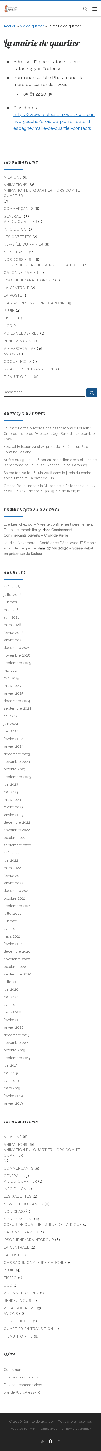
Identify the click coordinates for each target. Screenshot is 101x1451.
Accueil (10, 26)
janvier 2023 (13, 815)
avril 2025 (11, 678)
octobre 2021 (14, 898)
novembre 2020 (17, 959)
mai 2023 (11, 792)
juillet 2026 (13, 595)
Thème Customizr (77, 1428)
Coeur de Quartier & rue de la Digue (43, 265)
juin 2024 (11, 724)
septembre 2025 (17, 663)
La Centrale (16, 288)
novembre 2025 (17, 655)
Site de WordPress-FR (22, 1392)
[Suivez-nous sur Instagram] (58, 1442)
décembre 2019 (17, 1035)
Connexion (12, 1370)
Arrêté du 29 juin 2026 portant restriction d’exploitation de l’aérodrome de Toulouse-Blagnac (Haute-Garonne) (50, 462)
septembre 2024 (17, 708)
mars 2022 (12, 868)
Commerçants (18, 209)
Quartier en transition (28, 369)
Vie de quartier (32, 26)
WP (32, 1428)
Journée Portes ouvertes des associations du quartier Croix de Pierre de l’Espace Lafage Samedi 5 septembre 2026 (49, 433)
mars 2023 (12, 800)
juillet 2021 (12, 913)
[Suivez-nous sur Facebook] (50, 1442)
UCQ (8, 326)
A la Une (13, 177)
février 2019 (13, 1096)
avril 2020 (12, 1005)
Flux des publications (21, 1377)
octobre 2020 (15, 967)
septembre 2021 (17, 906)
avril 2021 (11, 929)
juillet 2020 (13, 982)
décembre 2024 (17, 701)
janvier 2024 (13, 746)
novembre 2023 (17, 762)
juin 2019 (11, 1065)
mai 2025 (11, 670)
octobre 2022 (15, 838)
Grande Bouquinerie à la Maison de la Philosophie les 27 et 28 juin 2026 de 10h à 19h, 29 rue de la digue (50, 488)
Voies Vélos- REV (21, 333)
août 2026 (12, 587)
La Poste (13, 295)
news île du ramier (23, 244)
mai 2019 (11, 1073)
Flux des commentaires (23, 1385)
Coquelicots (18, 362)
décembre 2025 (17, 648)
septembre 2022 (17, 845)
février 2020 (14, 1020)
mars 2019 (12, 1088)
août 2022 (12, 853)
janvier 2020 (14, 1027)
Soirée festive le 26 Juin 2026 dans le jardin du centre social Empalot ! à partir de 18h (47, 475)
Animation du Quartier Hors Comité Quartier (42, 193)
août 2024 (12, 716)
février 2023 (13, 807)
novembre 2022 (17, 830)
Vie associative (20, 349)
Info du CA (15, 229)
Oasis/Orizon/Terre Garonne (35, 303)
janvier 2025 (13, 693)
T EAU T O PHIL (18, 377)
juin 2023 (11, 784)
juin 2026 (11, 602)
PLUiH (9, 311)
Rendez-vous (17, 341)
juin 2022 (11, 860)
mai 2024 (11, 731)
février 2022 (13, 876)
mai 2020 (11, 997)
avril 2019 (11, 1081)
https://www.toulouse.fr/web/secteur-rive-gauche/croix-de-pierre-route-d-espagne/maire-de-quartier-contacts (54, 121)
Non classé (16, 252)
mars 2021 (12, 936)
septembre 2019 (17, 1058)
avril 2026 (12, 617)
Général (12, 216)
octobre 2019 (14, 1050)
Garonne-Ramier (21, 273)
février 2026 (14, 632)
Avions (11, 354)
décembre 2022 (17, 822)
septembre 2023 (17, 777)
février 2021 (13, 944)
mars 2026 (12, 625)
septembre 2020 (17, 974)
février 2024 (13, 739)
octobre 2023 (15, 769)
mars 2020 (12, 1012)
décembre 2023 (17, 754)
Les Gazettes (17, 237)
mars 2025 (12, 686)
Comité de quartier (38, 1421)
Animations (15, 185)
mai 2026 (11, 610)
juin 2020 (11, 989)
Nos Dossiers (17, 260)
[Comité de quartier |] (11, 8)
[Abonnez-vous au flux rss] (42, 1442)
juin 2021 (11, 921)
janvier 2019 (13, 1103)
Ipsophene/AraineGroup (29, 280)
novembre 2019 (16, 1043)
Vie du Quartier (20, 222)
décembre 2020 (17, 951)
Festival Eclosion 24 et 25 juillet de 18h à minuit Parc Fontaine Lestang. (46, 449)
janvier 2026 (14, 640)
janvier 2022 (13, 883)
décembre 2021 (17, 891)
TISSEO (10, 318)
